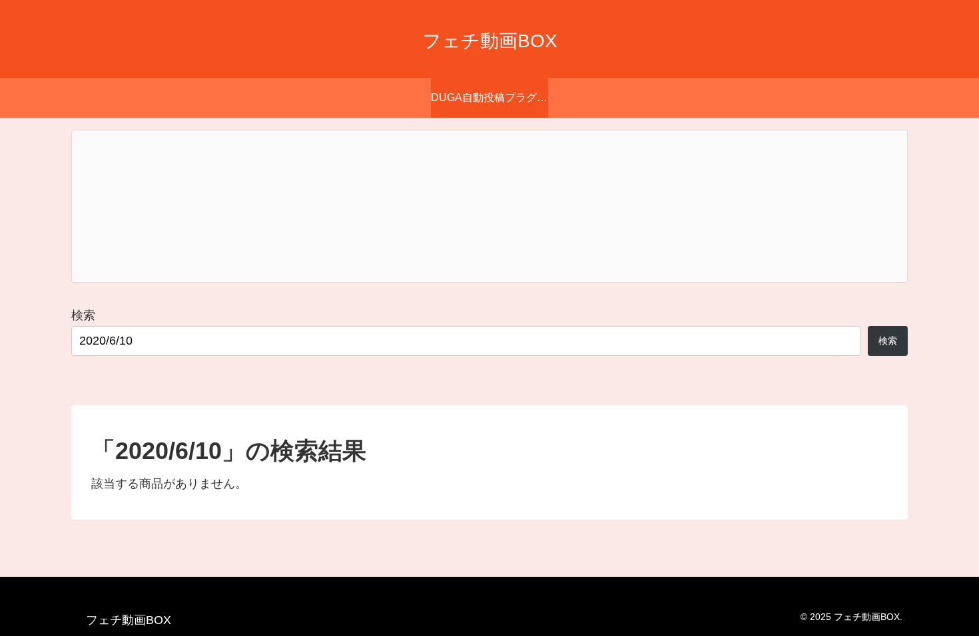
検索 (83, 315)
